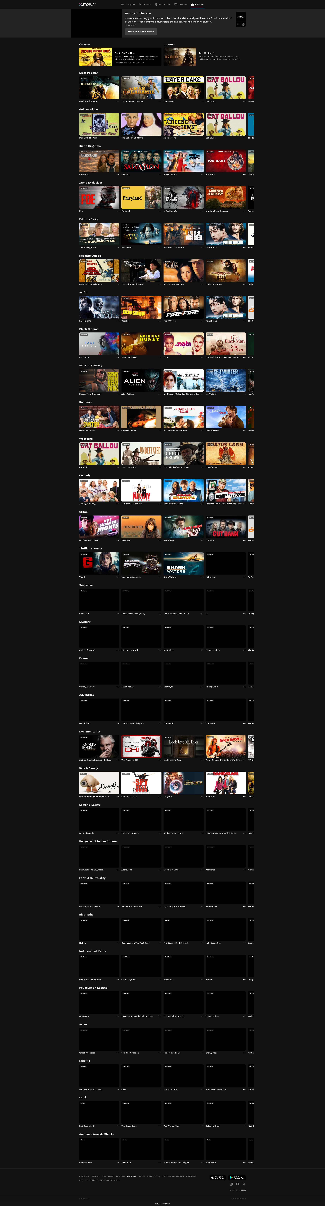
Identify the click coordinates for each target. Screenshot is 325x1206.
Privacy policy (153, 1176)
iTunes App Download (218, 1178)
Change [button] (243, 1190)
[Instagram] (231, 1184)
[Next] (246, 87)
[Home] (87, 4)
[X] (244, 1184)
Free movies (164, 4)
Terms (142, 1176)
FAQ (81, 1180)
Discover (147, 4)
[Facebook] (237, 1184)
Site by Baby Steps (238, 1198)
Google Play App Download (237, 1178)
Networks (199, 4)
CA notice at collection (173, 1176)
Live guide (130, 4)
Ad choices (191, 1176)
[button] (141, 31)
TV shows (182, 4)
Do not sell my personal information (102, 1180)
